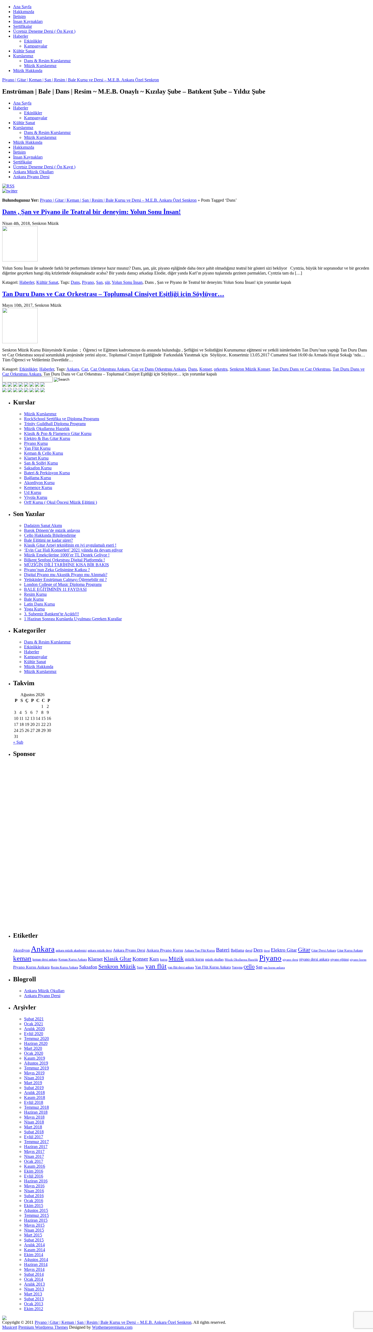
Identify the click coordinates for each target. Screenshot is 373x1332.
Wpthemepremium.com (112, 1327)
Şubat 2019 (34, 1087)
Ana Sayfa (22, 6)
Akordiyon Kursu (39, 482)
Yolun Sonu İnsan (127, 282)
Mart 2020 (33, 1048)
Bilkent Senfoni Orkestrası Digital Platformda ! (64, 560)
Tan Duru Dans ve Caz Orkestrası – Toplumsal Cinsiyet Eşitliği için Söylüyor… (113, 293)
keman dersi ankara (44, 959)
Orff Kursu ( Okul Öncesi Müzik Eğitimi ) (60, 502)
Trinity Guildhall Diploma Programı (55, 423)
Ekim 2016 (33, 1171)
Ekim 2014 (33, 1254)
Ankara (72, 369)
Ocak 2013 (33, 1303)
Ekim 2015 (33, 1205)
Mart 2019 (33, 1082)
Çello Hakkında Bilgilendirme (50, 535)
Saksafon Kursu (38, 468)
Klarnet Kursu (36, 458)
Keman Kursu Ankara (72, 959)
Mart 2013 (33, 1294)
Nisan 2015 (34, 1230)
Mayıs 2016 (34, 1186)
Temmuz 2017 (36, 1141)
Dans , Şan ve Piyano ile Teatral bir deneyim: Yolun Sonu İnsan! (91, 211)
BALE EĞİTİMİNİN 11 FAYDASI (55, 589)
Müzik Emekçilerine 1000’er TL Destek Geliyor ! (66, 555)
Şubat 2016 (34, 1195)
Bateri (223, 950)
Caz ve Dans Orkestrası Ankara (159, 369)
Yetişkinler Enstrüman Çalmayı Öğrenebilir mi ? (65, 579)
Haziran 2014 (36, 1264)
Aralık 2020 (34, 1028)
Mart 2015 (33, 1235)
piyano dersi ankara (314, 959)
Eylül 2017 (33, 1136)
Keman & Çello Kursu (43, 453)
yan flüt (156, 966)
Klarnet (95, 959)
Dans (75, 282)
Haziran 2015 (36, 1220)
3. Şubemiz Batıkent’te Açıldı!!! (51, 614)
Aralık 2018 (34, 1092)
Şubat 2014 (34, 1274)
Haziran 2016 (36, 1181)
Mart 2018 (33, 1127)
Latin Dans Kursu (39, 604)
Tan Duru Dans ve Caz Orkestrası (301, 369)
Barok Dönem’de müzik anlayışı (52, 530)
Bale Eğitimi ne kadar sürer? (48, 540)
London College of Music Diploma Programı (63, 584)
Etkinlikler (33, 41)
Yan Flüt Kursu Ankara (213, 967)
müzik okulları (214, 959)
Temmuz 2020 (36, 1038)
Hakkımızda (23, 11)
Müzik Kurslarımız (40, 65)
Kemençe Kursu (38, 487)
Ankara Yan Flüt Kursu (199, 950)
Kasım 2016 (34, 1166)
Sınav (140, 967)
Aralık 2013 (34, 1284)
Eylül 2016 (33, 1176)
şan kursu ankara (274, 967)
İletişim (19, 16)
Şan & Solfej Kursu (41, 463)
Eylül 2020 (33, 1033)
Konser (205, 369)
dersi (267, 950)
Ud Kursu (32, 492)
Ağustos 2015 (36, 1210)
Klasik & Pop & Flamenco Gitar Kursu (57, 433)
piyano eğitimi (339, 959)
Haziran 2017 (36, 1146)
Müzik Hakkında (27, 70)
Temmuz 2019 (36, 1068)
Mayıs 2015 (34, 1225)
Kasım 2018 (34, 1097)
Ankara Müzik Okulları (33, 171)
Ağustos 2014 (36, 1259)
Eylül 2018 (33, 1102)
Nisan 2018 (34, 1122)
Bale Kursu (34, 599)
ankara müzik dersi (100, 950)
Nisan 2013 (34, 1289)
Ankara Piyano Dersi (31, 176)
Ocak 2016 (33, 1200)
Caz (84, 369)
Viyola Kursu (35, 497)
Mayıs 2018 (34, 1117)
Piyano (88, 282)
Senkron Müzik (117, 966)
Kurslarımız (23, 55)
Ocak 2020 (33, 1053)
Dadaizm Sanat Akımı (43, 525)
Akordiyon (21, 950)
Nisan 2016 (34, 1190)
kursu (163, 959)
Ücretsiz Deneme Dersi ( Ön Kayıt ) (44, 31)
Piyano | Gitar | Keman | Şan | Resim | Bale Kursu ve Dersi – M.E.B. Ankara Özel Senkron (80, 80)
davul (248, 950)
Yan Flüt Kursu (37, 448)
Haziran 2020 (36, 1043)
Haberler (20, 36)
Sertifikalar (22, 26)
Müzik (176, 959)
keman (22, 958)
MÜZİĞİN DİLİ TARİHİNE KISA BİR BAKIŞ (66, 564)
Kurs (154, 959)
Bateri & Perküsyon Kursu (47, 472)
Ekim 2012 (33, 1308)
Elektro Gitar (284, 950)
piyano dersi (290, 959)
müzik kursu (194, 959)
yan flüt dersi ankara (181, 967)
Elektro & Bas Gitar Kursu (47, 438)
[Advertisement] (54, 845)
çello (249, 967)
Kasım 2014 (34, 1249)
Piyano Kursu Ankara (31, 967)
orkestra (220, 369)
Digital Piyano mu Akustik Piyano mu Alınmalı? (65, 574)
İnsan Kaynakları (28, 21)
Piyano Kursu (36, 443)
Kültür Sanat (24, 51)
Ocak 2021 (33, 1023)
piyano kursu (358, 959)
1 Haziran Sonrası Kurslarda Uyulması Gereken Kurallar (73, 618)
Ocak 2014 (33, 1279)
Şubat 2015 (34, 1240)
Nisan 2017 (34, 1156)
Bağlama (237, 950)
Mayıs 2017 (34, 1151)
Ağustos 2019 (36, 1063)
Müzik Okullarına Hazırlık (47, 428)
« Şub (18, 742)
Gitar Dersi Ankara (323, 950)
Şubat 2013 (34, 1299)
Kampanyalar (35, 46)
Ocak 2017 (33, 1161)
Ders (258, 950)
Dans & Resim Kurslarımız (47, 60)
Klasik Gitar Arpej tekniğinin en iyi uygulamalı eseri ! (70, 545)
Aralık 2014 (34, 1244)
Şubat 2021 (34, 1019)
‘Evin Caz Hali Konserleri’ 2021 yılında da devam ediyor (73, 550)
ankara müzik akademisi (71, 950)
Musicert (9, 1327)
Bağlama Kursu (37, 477)
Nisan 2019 (34, 1077)
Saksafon (88, 967)
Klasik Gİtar (117, 959)
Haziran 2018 (36, 1112)
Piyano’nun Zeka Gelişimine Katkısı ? (57, 569)
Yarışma (237, 967)
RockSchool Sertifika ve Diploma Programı (61, 418)
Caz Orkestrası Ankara (109, 369)
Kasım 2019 (34, 1058)
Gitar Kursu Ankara (350, 950)
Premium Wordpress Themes (43, 1327)
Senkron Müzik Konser (250, 369)
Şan (99, 282)
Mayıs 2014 (34, 1269)
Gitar (304, 949)
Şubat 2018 (34, 1132)
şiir (107, 282)
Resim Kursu (35, 594)
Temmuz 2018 (36, 1107)
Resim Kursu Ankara (64, 967)
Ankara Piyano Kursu (164, 950)
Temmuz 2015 (36, 1215)
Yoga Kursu (34, 609)
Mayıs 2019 (34, 1073)
